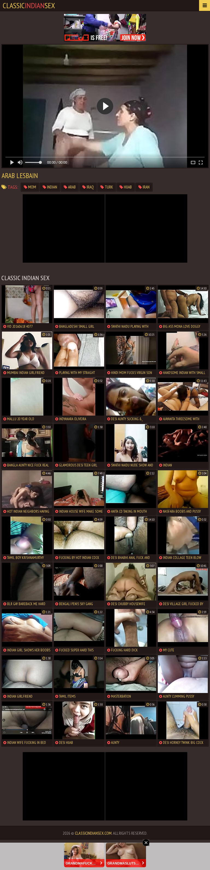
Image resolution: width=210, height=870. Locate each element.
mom (31, 187)
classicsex (29, 5)
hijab (127, 187)
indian (51, 187)
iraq (90, 187)
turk (108, 187)
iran (146, 187)
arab (71, 187)
